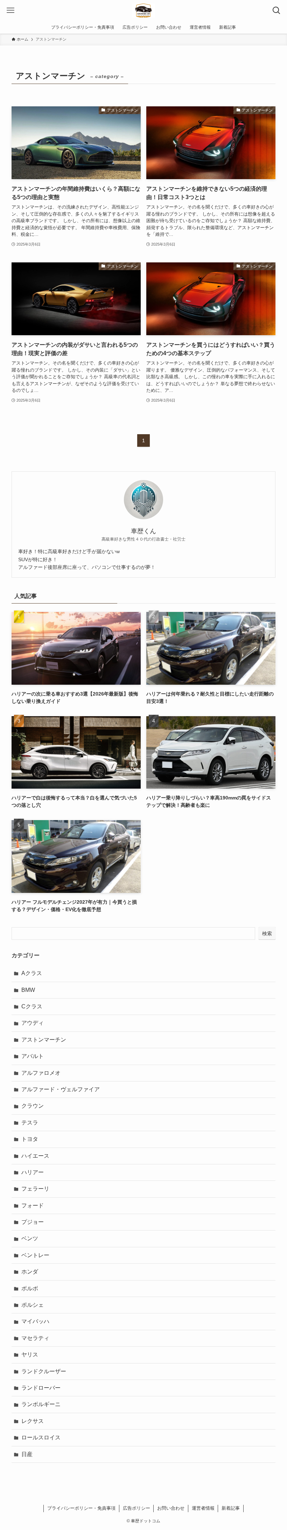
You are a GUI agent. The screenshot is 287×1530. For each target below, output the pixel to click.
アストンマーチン (43, 1040)
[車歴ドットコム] (143, 10)
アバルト (32, 1056)
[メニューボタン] (10, 10)
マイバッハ (35, 1321)
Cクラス (31, 1006)
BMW (28, 990)
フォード (32, 1205)
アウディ (32, 1023)
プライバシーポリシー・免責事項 (81, 1508)
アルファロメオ (41, 1073)
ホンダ (29, 1272)
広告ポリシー (136, 1508)
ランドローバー (41, 1388)
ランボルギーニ (41, 1404)
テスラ (29, 1123)
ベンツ (29, 1238)
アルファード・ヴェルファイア (60, 1089)
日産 (27, 1454)
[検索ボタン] (276, 10)
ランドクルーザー (43, 1371)
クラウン (32, 1106)
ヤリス (29, 1355)
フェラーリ (35, 1189)
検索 (267, 933)
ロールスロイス (41, 1437)
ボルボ (29, 1288)
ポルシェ (32, 1305)
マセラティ (35, 1338)
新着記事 (231, 1508)
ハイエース (35, 1156)
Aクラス (31, 973)
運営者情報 (203, 1508)
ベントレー (35, 1255)
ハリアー (32, 1172)
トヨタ (29, 1139)
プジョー (32, 1222)
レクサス (32, 1421)
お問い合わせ (170, 1508)
